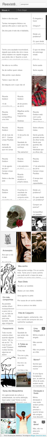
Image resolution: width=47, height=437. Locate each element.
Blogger (33, 435)
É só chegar (22, 10)
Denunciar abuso (41, 435)
